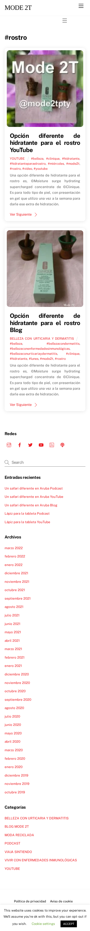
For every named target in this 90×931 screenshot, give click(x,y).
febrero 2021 (14, 657)
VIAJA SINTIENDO (18, 852)
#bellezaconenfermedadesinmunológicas (40, 348)
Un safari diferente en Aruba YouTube (34, 496)
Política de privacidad (30, 901)
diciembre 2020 (17, 674)
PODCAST (12, 843)
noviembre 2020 (17, 683)
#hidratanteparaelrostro (28, 163)
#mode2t (73, 163)
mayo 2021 (13, 632)
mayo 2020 (13, 733)
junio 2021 (12, 624)
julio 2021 (12, 615)
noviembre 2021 (17, 581)
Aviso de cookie (61, 901)
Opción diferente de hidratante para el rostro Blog (45, 322)
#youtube (41, 168)
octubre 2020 (15, 691)
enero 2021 (13, 666)
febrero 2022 (15, 556)
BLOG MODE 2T (17, 826)
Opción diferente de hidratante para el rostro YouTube (45, 142)
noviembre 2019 (17, 784)
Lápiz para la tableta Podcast (27, 513)
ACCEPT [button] (68, 924)
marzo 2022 (14, 548)
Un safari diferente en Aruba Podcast (34, 488)
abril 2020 (12, 741)
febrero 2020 (15, 758)
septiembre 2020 (18, 699)
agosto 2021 (14, 607)
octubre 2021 (15, 590)
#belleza (37, 158)
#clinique (53, 158)
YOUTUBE (17, 158)
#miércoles (56, 163)
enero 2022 (13, 565)
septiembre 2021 (18, 598)
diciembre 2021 (16, 573)
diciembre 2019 (16, 775)
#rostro (15, 168)
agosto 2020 (14, 708)
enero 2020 (13, 767)
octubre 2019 (15, 792)
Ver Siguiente (21, 214)
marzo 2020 (14, 750)
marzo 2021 (13, 649)
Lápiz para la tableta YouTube (27, 522)
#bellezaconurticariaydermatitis (33, 353)
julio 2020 (12, 716)
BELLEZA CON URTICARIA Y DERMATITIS (42, 338)
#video (27, 168)
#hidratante (71, 158)
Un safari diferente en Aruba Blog (31, 505)
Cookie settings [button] (43, 924)
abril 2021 (12, 640)
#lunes (33, 358)
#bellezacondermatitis (63, 343)
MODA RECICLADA (19, 835)
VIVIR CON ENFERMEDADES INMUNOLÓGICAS (41, 860)
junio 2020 (13, 725)
